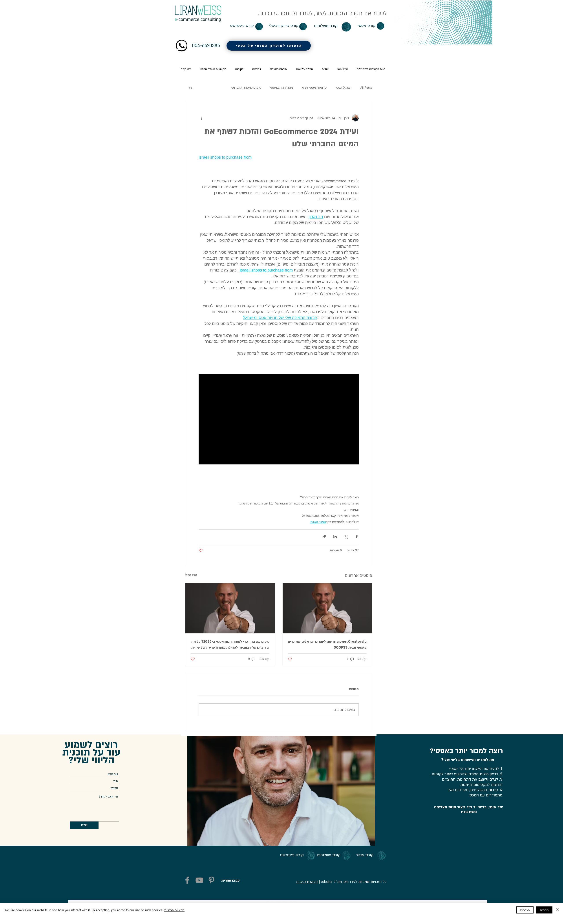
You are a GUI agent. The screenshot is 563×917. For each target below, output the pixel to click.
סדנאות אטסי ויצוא (314, 87)
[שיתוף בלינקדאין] (335, 537)
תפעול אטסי (343, 87)
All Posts (366, 87)
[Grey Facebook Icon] (187, 880)
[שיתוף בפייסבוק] (357, 537)
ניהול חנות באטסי (281, 87)
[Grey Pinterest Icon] (211, 880)
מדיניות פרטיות (174, 910)
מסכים (544, 910)
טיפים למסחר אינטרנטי (246, 87)
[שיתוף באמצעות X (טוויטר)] (346, 537)
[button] (191, 88)
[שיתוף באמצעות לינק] (324, 537)
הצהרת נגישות (307, 881)
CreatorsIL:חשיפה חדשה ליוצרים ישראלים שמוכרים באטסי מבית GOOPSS (327, 644)
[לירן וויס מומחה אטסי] (327, 608)
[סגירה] (557, 909)
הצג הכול (191, 575)
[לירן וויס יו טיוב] (199, 880)
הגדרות (525, 910)
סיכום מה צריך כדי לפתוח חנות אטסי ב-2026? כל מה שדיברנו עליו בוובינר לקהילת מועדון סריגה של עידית (230, 644)
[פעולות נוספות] (201, 118)
